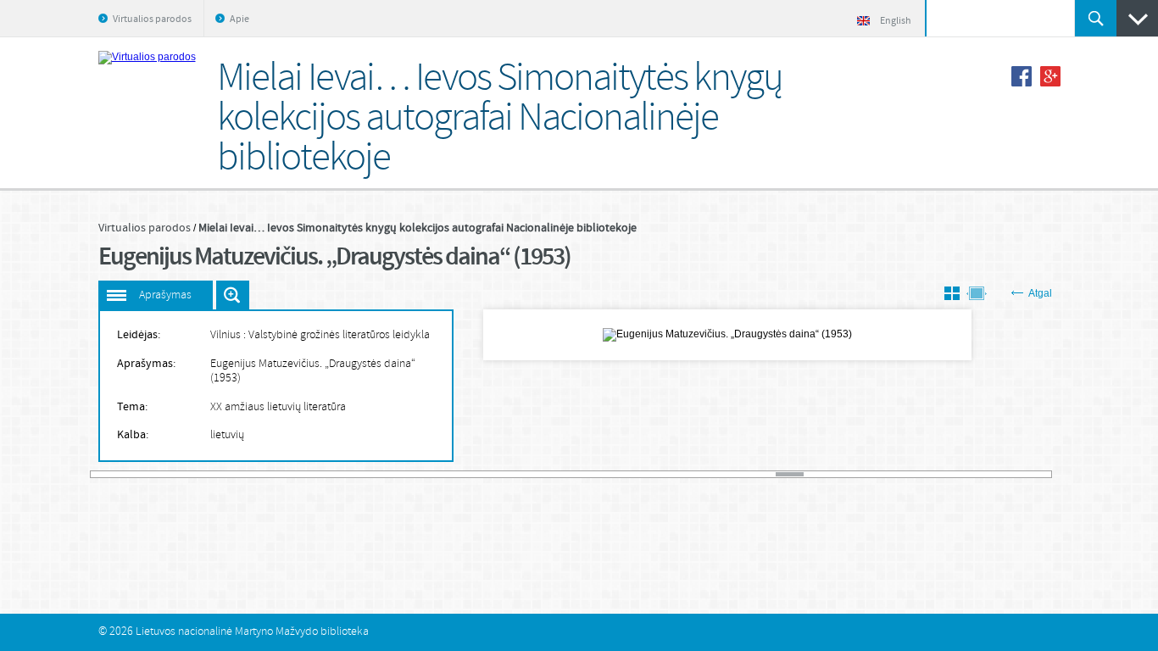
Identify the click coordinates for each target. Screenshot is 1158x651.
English (895, 21)
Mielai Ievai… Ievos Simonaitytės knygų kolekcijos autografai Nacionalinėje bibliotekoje (417, 228)
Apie (239, 19)
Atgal (1040, 293)
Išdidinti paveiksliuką (232, 295)
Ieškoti (1095, 18)
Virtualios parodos (152, 19)
